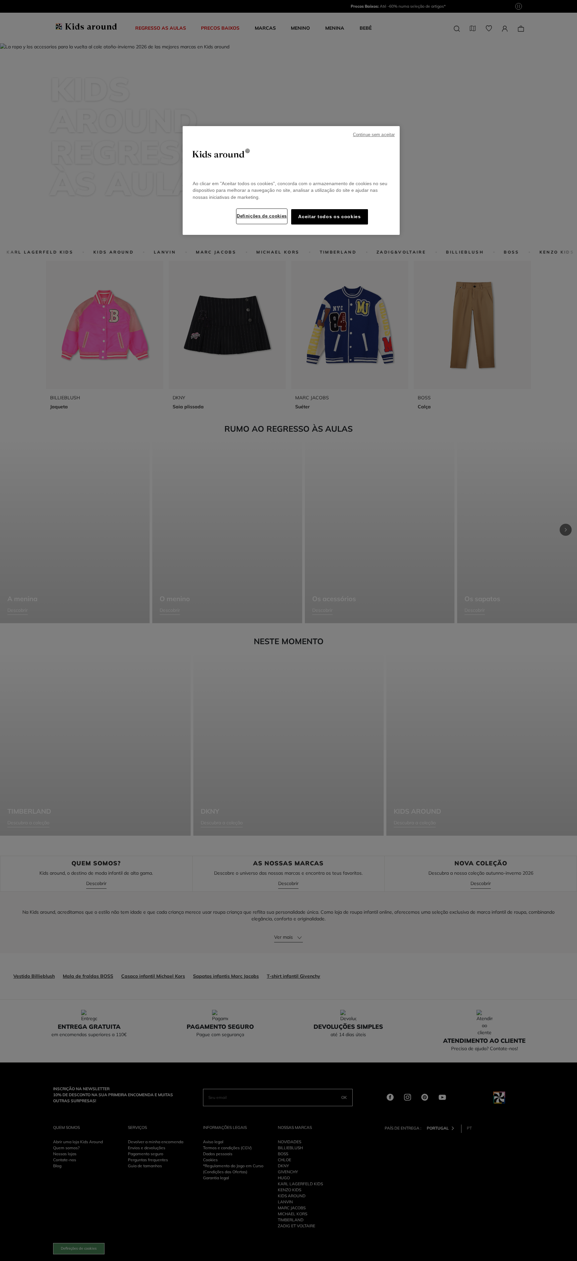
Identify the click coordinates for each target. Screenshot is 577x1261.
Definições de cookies (262, 216)
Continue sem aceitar (374, 134)
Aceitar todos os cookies (329, 216)
